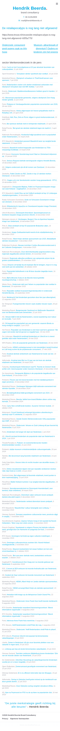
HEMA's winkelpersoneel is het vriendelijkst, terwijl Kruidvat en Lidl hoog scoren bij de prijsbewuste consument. (30, 348)
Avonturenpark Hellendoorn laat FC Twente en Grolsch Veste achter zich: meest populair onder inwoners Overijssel (29, 368)
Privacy (5, 719)
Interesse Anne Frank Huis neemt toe (21, 621)
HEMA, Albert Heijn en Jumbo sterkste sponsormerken (36, 582)
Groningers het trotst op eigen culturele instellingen (30, 536)
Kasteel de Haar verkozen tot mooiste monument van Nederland (29, 575)
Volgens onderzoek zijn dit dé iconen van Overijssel (24, 167)
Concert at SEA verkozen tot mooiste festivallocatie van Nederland (31, 569)
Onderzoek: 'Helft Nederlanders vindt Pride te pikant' (36, 629)
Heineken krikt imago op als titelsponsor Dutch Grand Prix (28, 595)
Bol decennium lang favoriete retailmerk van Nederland (30, 456)
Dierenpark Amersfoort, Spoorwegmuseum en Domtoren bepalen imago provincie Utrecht (26, 214)
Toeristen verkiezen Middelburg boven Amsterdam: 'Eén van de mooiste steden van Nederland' (30, 655)
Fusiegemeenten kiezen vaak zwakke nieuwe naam (32, 304)
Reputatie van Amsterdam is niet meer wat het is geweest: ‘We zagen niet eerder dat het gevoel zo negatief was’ (30, 331)
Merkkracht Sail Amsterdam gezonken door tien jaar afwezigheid (31, 297)
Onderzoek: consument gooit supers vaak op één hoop (14, 48)
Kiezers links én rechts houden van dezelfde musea (35, 462)
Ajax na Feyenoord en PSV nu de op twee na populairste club (28, 692)
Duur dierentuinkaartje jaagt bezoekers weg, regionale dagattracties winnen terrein (28, 253)
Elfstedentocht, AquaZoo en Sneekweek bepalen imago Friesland (31, 206)
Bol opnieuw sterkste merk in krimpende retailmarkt (26, 124)
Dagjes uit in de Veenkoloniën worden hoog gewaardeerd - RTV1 (32, 180)
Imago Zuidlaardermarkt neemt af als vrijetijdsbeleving (32, 232)
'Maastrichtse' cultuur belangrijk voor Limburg (32, 508)
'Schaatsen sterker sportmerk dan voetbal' (32, 74)
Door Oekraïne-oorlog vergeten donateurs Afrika (34, 686)
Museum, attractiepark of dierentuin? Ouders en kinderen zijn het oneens (46, 48)
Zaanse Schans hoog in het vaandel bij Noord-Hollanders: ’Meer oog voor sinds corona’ (29, 522)
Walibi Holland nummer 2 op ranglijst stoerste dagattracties (32, 482)
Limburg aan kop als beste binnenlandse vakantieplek (25, 649)
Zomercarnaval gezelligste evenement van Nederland (35, 666)
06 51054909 (31, 17)
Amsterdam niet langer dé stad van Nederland (24, 432)
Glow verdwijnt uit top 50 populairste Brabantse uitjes (28, 226)
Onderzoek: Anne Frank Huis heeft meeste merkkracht (36, 601)
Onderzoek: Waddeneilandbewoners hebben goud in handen (31, 91)
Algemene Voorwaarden (19, 719)
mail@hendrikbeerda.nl (31, 20)
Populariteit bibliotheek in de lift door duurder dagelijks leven (30, 271)
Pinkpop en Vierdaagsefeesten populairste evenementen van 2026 (32, 104)
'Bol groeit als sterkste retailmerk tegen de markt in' (32, 128)
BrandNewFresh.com (34, 725)
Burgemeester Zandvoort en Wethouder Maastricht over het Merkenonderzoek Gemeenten (28, 311)
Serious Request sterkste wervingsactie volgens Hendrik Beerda (31, 161)
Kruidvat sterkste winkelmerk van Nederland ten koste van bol (30, 354)
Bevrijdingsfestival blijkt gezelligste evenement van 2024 (28, 393)
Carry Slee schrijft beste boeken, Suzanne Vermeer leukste (29, 406)
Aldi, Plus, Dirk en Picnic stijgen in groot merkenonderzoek (32, 117)
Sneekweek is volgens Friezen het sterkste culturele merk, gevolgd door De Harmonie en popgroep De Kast (28, 529)
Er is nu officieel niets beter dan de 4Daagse (34, 673)
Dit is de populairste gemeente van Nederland (30, 343)
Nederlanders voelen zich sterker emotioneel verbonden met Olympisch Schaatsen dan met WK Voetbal (27, 86)
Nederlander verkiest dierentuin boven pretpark (34, 501)
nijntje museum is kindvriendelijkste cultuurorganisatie (30, 449)
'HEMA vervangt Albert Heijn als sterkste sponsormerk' (33, 588)
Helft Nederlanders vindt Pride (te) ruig (26, 625)
